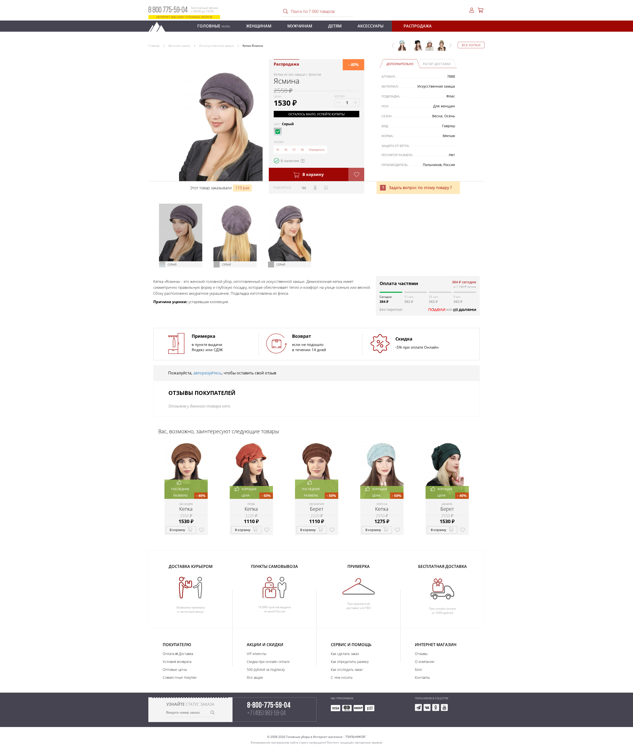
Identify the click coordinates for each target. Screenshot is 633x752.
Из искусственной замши (216, 46)
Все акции (255, 677)
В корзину (312, 174)
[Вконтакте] (303, 188)
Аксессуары (371, 26)
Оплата (168, 653)
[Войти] (472, 10)
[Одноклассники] (315, 188)
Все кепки (471, 45)
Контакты (422, 677)
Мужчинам (299, 26)
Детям (335, 26)
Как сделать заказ (345, 653)
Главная (153, 46)
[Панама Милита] (440, 47)
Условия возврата (177, 661)
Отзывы (421, 653)
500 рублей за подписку (266, 669)
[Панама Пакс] (428, 47)
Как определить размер (350, 661)
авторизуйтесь (207, 373)
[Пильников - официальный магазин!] (159, 25)
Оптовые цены (175, 669)
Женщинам (258, 26)
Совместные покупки (179, 677)
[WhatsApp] (326, 188)
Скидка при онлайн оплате (268, 661)
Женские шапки (179, 46)
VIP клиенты (256, 653)
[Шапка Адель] (416, 47)
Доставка (186, 653)
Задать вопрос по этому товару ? (420, 187)
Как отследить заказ (346, 669)
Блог (418, 669)
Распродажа (418, 26)
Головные (213, 26)
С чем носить (342, 677)
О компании (424, 661)
